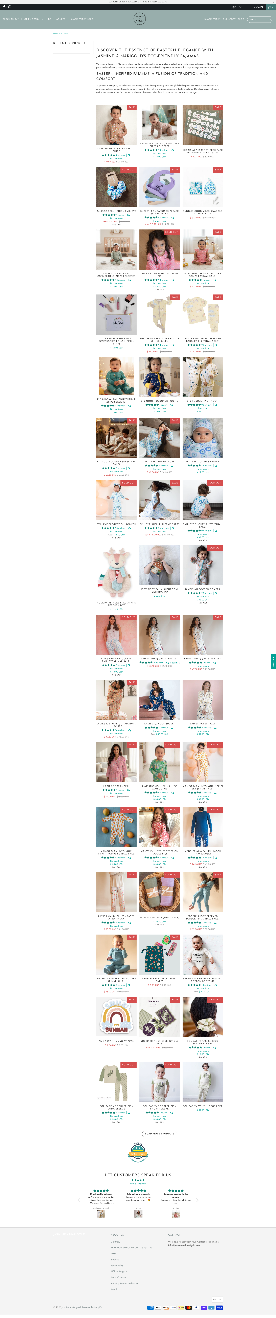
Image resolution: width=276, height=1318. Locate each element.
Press (113, 1253)
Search (114, 1289)
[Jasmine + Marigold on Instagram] (9, 7)
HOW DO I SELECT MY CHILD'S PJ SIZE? (131, 1247)
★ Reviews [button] (273, 662)
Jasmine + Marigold (71, 1307)
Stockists (115, 1259)
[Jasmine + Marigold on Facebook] (4, 7)
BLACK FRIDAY (11, 19)
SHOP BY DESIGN (31, 19)
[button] (108, 155)
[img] (138, 1180)
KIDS (49, 19)
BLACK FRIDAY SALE (82, 19)
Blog (241, 19)
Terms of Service (118, 1277)
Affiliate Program (119, 1271)
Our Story (229, 19)
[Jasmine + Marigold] (139, 19)
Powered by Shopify (92, 1307)
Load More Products (159, 1134)
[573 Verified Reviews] (138, 1164)
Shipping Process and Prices (124, 1283)
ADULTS (61, 19)
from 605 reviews (138, 1183)
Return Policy (117, 1265)
